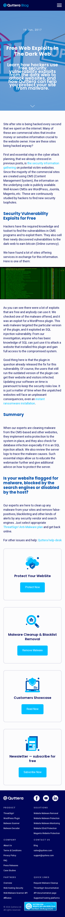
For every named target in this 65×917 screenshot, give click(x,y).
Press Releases (11, 865)
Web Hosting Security (13, 888)
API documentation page (45, 893)
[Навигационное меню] (59, 5)
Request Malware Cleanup (46, 883)
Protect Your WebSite (32, 576)
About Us (8, 845)
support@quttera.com (44, 855)
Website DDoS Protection (45, 828)
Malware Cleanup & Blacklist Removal (32, 636)
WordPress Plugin (12, 818)
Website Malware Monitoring (47, 823)
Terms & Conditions (13, 850)
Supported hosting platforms (47, 898)
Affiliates (8, 898)
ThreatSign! (9, 813)
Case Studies (10, 870)
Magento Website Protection (47, 833)
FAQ (5, 860)
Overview (8, 883)
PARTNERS (10, 877)
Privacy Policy (10, 855)
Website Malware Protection (47, 818)
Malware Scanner (12, 823)
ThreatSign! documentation (46, 888)
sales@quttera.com (43, 850)
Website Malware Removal (46, 813)
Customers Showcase (32, 697)
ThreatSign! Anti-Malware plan (23, 527)
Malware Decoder (12, 828)
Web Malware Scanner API (16, 893)
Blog (36, 845)
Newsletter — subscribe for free (33, 758)
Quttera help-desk (50, 540)
